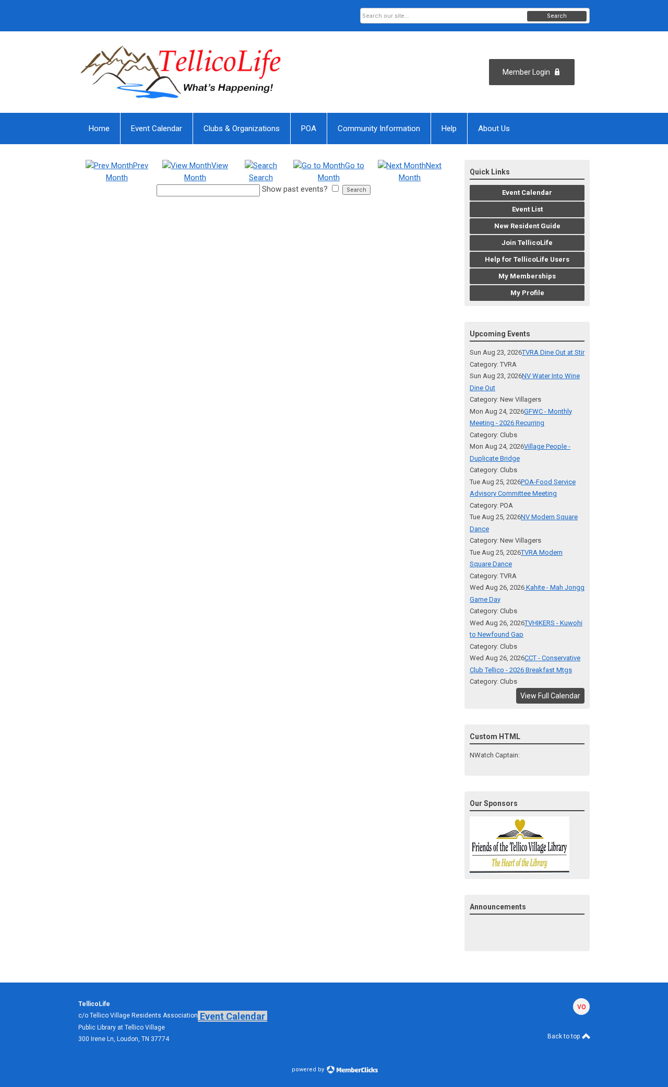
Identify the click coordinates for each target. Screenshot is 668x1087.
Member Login (526, 72)
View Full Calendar (550, 696)
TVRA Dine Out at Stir (553, 352)
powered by (309, 1069)
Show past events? (295, 189)
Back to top (564, 1036)
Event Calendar (232, 1016)
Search (557, 16)
